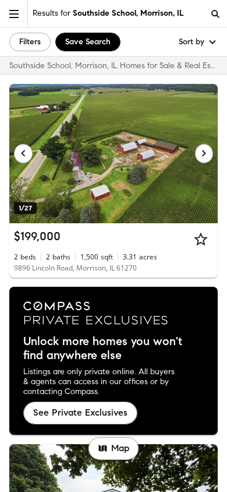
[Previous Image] (23, 153)
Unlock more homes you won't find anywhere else (102, 349)
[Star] (201, 239)
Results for (108, 13)
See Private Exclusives (80, 412)
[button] (14, 13)
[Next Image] (204, 153)
